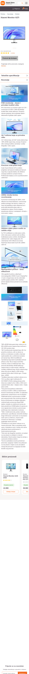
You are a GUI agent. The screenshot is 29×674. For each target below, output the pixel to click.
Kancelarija (10, 14)
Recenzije (5, 80)
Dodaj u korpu (11, 491)
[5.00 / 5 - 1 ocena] (6, 480)
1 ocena (13, 53)
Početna (3, 14)
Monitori (17, 14)
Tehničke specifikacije (10, 76)
